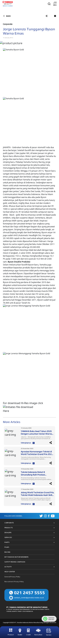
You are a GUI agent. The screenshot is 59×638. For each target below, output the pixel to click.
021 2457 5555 (29, 592)
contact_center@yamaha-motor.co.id (29, 598)
